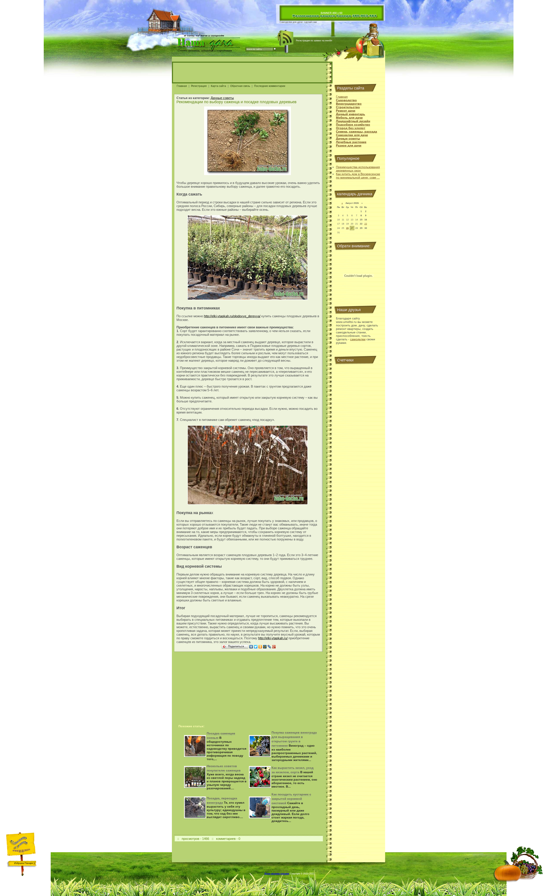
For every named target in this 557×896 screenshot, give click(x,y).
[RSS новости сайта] (286, 38)
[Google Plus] (274, 647)
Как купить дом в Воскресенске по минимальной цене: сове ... (358, 175)
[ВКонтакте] (251, 647)
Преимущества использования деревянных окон (358, 168)
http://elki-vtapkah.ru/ (273, 638)
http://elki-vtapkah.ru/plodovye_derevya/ (232, 316)
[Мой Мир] (265, 647)
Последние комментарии (269, 86)
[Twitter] (255, 647)
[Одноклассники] (260, 647)
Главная (182, 86)
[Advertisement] (252, 72)
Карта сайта (218, 86)
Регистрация (199, 86)
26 (347, 228)
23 (365, 224)
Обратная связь (240, 86)
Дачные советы (222, 98)
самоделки (358, 339)
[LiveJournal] (269, 647)
